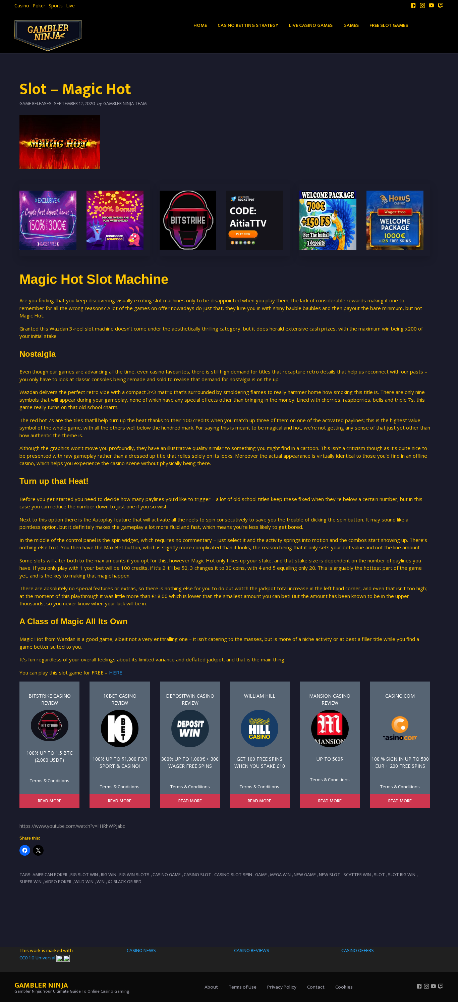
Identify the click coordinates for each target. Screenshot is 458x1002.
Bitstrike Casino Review (49, 699)
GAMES (351, 25)
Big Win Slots (134, 875)
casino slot (197, 875)
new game (305, 875)
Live (70, 5)
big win (108, 875)
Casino (21, 5)
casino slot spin (233, 875)
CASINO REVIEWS (251, 950)
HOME (200, 25)
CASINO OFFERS (357, 950)
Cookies (344, 987)
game (261, 875)
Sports (56, 5)
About (211, 987)
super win (30, 882)
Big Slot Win (84, 875)
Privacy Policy (281, 987)
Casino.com (400, 696)
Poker (39, 5)
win (101, 882)
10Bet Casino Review (119, 699)
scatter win (357, 875)
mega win (280, 875)
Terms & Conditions (49, 781)
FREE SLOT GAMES (388, 25)
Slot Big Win (401, 875)
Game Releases (35, 103)
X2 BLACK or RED (124, 882)
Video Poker (58, 882)
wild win (84, 882)
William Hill (259, 696)
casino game (167, 875)
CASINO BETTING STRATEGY (248, 25)
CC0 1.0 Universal (37, 958)
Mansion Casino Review (329, 699)
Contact (316, 987)
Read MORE (49, 801)
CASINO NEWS (141, 950)
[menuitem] (21, 5)
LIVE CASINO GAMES (311, 25)
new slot (329, 875)
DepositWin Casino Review (190, 699)
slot (379, 875)
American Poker (50, 875)
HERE (115, 672)
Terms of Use (242, 987)
